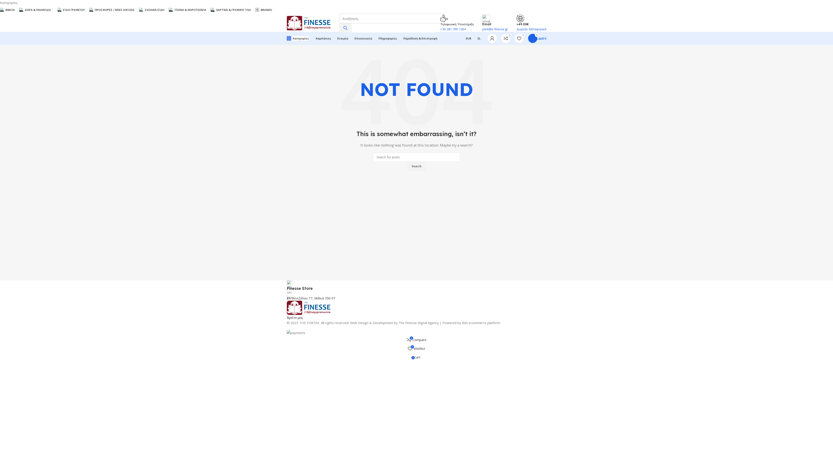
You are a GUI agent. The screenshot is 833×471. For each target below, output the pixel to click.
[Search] (345, 27)
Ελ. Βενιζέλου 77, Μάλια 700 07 (311, 298)
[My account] (492, 38)
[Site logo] (308, 22)
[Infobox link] (416, 285)
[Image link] (308, 307)
